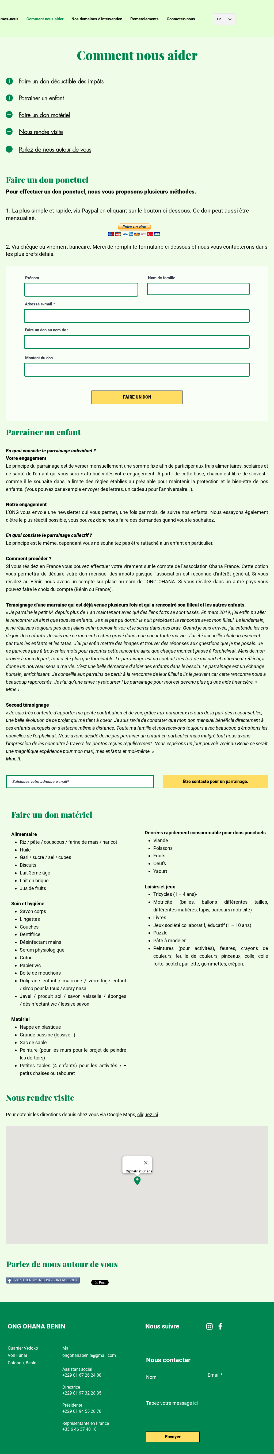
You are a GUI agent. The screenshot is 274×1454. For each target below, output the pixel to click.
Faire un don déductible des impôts (61, 81)
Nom (151, 1377)
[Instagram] (209, 1326)
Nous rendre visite (41, 132)
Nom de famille (161, 278)
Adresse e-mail (38, 304)
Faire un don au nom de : (46, 330)
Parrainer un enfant (41, 98)
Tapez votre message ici (172, 1403)
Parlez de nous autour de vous (55, 149)
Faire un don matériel (44, 115)
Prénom (32, 278)
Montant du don (39, 358)
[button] (134, 230)
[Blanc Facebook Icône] (220, 1326)
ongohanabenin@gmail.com (89, 1355)
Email (213, 1375)
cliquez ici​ (147, 1114)
